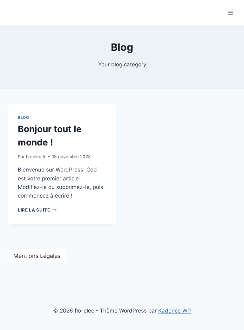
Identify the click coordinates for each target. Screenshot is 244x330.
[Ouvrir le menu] (230, 12)
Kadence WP (174, 310)
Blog (23, 117)
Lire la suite (37, 209)
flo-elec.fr (36, 156)
